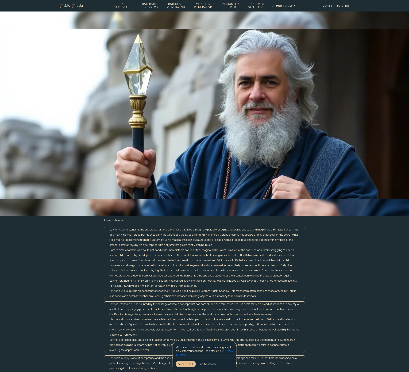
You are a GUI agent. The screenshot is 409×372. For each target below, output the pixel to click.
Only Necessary (207, 364)
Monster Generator (203, 6)
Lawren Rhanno (113, 220)
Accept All (186, 363)
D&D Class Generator (176, 6)
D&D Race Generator (149, 6)
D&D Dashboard (122, 6)
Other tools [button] (282, 5)
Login (327, 5)
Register (342, 5)
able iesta (73, 6)
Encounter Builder (230, 6)
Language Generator (257, 6)
